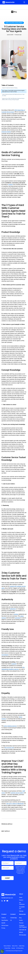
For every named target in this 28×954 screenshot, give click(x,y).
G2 (11, 920)
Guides (21, 920)
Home (20, 897)
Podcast (21, 923)
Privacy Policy (7, 948)
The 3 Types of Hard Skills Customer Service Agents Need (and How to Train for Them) (13, 91)
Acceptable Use (22, 907)
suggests (13, 664)
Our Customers (22, 903)
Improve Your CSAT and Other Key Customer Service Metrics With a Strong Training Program (13, 99)
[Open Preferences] (2, 951)
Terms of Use (15, 945)
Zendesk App (13, 917)
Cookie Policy (21, 945)
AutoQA (3, 923)
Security (13, 948)
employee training (6, 131)
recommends (4, 654)
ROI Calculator (22, 935)
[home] (8, 2)
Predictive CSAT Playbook (23, 926)
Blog (20, 917)
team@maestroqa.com (7, 897)
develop (16, 614)
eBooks (21, 932)
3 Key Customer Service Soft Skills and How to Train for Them (13, 95)
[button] (24, 2)
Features (3, 917)
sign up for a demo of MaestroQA (14, 803)
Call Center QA (22, 929)
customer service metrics (17, 793)
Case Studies (4, 920)
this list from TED (9, 747)
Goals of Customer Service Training (9, 87)
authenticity (13, 609)
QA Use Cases (4, 925)
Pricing (3, 928)
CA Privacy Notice (20, 948)
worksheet (17, 618)
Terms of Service (7, 945)
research (10, 184)
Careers (21, 900)
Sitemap (21, 911)
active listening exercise (10, 726)
